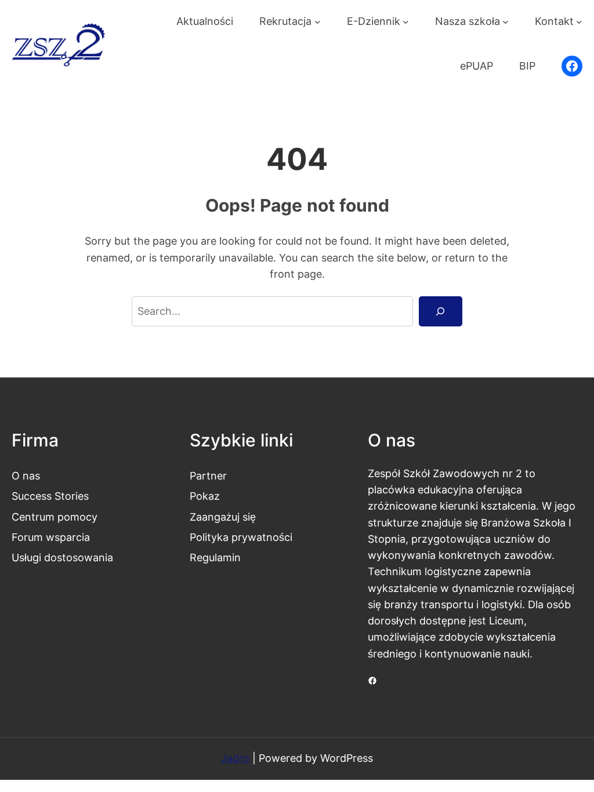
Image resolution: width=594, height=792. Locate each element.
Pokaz (205, 496)
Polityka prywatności (241, 537)
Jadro (235, 758)
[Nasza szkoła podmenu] (505, 22)
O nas (26, 476)
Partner (208, 476)
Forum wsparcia (51, 537)
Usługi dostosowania (62, 557)
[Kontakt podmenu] (579, 22)
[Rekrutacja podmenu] (317, 22)
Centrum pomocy (54, 517)
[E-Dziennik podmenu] (406, 22)
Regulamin (215, 557)
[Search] (440, 311)
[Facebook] (572, 66)
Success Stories (50, 496)
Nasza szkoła (467, 21)
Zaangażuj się (223, 517)
